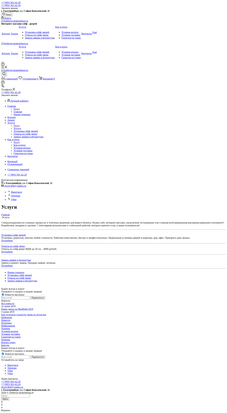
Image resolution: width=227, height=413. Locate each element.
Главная (18, 111)
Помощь (5, 328)
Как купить (20, 145)
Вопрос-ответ (8, 342)
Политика (6, 323)
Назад (17, 109)
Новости (5, 320)
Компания (6, 317)
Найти (5, 399)
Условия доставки (10, 334)
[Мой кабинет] (2, 64)
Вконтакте (16, 192)
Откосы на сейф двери (13, 246)
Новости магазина (14, 294)
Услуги (17, 128)
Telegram (15, 195)
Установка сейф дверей (13, 235)
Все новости (7, 303)
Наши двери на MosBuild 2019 (17, 309)
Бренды (5, 345)
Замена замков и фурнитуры (16, 260)
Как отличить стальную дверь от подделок (23, 314)
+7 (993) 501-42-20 (11, 2)
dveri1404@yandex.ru (15, 186)
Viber (14, 199)
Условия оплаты (9, 331)
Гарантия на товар (11, 337)
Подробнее (7, 240)
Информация (8, 325)
